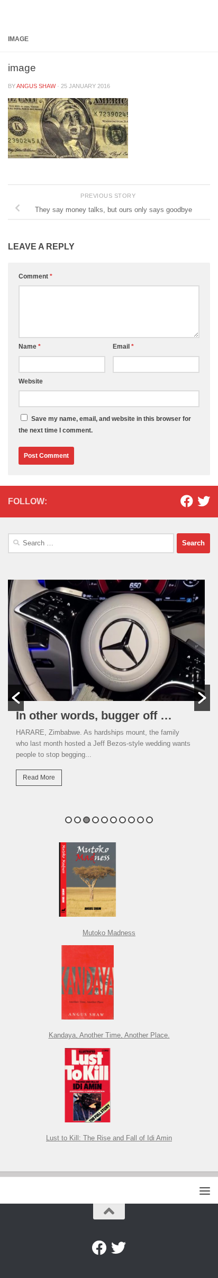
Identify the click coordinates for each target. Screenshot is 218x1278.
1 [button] (68, 819)
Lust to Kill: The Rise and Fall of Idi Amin (109, 1138)
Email (123, 346)
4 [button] (95, 819)
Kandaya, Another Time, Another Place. (109, 1035)
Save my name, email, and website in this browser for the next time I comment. (105, 424)
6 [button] (113, 819)
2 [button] (77, 819)
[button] (16, 698)
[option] (109, 690)
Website (31, 381)
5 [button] (104, 819)
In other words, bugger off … (94, 715)
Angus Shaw (36, 86)
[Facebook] (186, 501)
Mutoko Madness (109, 933)
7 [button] (122, 819)
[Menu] (205, 1190)
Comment (35, 276)
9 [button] (140, 819)
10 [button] (149, 819)
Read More (39, 777)
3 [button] (86, 819)
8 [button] (131, 819)
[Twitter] (203, 501)
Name (30, 346)
